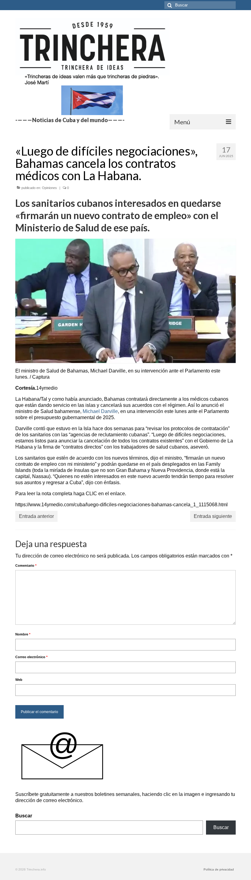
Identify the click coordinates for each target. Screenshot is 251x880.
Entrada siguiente (213, 516)
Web (18, 679)
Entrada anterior (36, 516)
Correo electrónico (31, 657)
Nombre (22, 634)
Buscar (23, 815)
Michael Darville (100, 411)
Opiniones (49, 188)
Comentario (25, 565)
